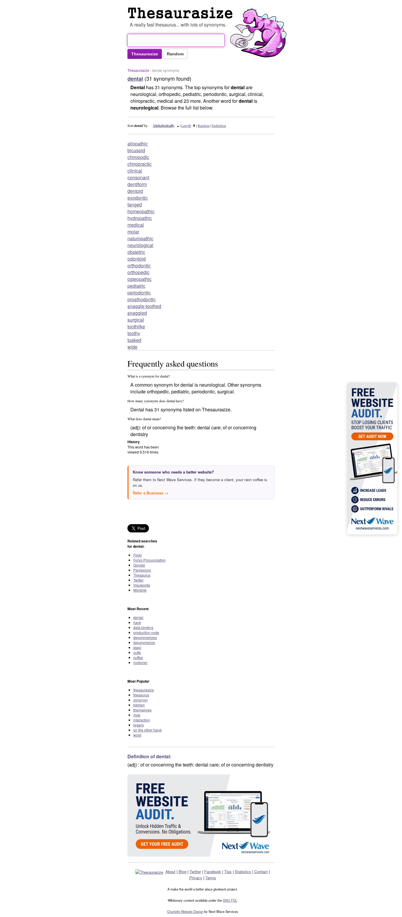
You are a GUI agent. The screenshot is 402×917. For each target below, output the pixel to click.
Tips (228, 871)
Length (186, 125)
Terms (210, 877)
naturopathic (140, 238)
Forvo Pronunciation (149, 559)
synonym (140, 699)
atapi (137, 647)
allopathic (137, 143)
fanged (134, 204)
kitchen (139, 704)
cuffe (137, 652)
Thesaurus (141, 574)
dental (138, 617)
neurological (140, 245)
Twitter (138, 579)
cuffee (138, 657)
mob (136, 714)
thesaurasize (143, 689)
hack (137, 622)
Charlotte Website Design (185, 911)
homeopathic (141, 211)
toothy (133, 333)
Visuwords (141, 584)
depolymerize (144, 642)
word (137, 734)
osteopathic (139, 279)
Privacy (195, 877)
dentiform (137, 184)
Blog (182, 871)
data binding (143, 627)
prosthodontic (141, 299)
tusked (134, 340)
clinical (134, 170)
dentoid (135, 191)
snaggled (137, 312)
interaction (141, 719)
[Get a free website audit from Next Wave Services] (201, 815)
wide (132, 346)
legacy (138, 724)
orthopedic (138, 272)
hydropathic (139, 218)
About (170, 871)
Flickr (137, 554)
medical (135, 224)
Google (139, 564)
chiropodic (138, 157)
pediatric (136, 285)
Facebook (212, 871)
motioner (140, 662)
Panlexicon (142, 569)
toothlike (136, 326)
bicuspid (136, 150)
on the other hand (147, 729)
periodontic (139, 292)
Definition (219, 125)
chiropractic (139, 163)
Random (204, 125)
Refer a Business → (150, 493)
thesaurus (141, 694)
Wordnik (140, 589)
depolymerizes (145, 637)
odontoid (136, 258)
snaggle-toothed (144, 306)
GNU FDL (230, 900)
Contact (261, 871)
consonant (138, 177)
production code (146, 632)
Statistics (243, 871)
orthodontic (139, 265)
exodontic (137, 197)
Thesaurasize (138, 70)
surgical (135, 319)
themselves (142, 709)
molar (133, 231)
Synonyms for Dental (181, 13)
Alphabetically (164, 125)
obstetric (136, 252)
